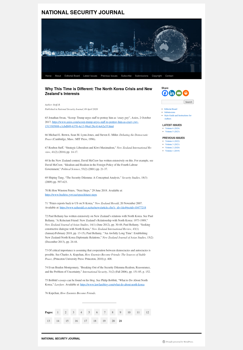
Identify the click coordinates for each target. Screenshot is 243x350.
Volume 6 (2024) (172, 128)
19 (104, 321)
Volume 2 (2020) (172, 147)
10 (129, 312)
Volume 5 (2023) (172, 131)
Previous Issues (109, 75)
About (58, 75)
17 (85, 321)
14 (57, 321)
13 (48, 321)
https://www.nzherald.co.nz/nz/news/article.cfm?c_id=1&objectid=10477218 (103, 207)
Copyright (157, 75)
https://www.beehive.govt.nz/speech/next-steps (71, 194)
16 (76, 321)
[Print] (186, 93)
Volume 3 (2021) (172, 144)
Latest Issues (90, 75)
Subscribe (126, 75)
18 (94, 321)
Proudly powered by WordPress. (180, 341)
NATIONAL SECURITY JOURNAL (83, 12)
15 (67, 321)
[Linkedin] (172, 93)
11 (138, 312)
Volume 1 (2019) (172, 150)
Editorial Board (72, 75)
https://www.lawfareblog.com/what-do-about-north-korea (112, 284)
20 (113, 321)
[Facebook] (165, 93)
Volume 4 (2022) (172, 141)
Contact (169, 75)
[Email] (179, 93)
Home (48, 75)
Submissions (141, 75)
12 (147, 312)
